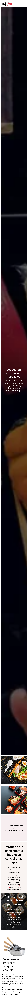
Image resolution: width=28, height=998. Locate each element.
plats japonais (9, 828)
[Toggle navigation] (24, 4)
